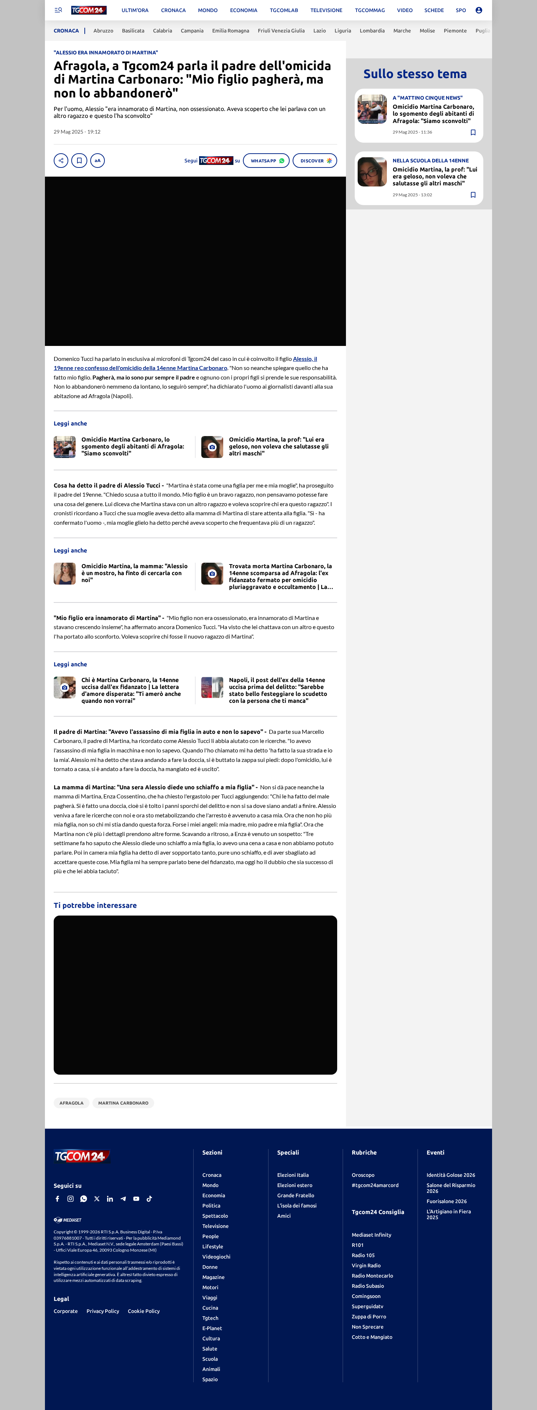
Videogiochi (216, 1257)
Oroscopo (363, 1175)
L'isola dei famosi (297, 1206)
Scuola (210, 1359)
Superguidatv (367, 1306)
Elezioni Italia (293, 1175)
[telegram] (123, 1198)
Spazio (210, 1379)
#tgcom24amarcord (375, 1185)
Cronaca (211, 1175)
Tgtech (210, 1318)
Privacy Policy (103, 1311)
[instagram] (70, 1198)
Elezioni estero (294, 1185)
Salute (209, 1349)
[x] (96, 1198)
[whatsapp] (83, 1198)
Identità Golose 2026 (451, 1175)
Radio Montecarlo (372, 1276)
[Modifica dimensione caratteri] (97, 160)
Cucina (210, 1308)
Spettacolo (215, 1216)
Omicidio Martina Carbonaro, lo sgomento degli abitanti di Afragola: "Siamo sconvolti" (433, 113)
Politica (211, 1206)
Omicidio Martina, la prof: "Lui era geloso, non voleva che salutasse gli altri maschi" (435, 176)
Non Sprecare (368, 1327)
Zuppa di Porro (369, 1317)
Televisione (215, 1226)
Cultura (211, 1338)
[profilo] (479, 10)
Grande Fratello (295, 1195)
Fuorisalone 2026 (447, 1201)
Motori (210, 1287)
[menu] (58, 10)
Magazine (213, 1277)
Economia (213, 1195)
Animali (211, 1369)
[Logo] (89, 10)
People (210, 1236)
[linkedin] (110, 1198)
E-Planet (212, 1328)
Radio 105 (363, 1255)
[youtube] (136, 1198)
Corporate (66, 1311)
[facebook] (57, 1198)
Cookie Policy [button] (144, 1311)
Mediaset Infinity (371, 1235)
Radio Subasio (368, 1286)
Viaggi (209, 1298)
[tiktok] (149, 1198)
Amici (284, 1216)
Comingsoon (366, 1296)
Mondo (210, 1185)
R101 (358, 1245)
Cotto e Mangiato (372, 1337)
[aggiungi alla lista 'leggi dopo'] (79, 160)
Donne (210, 1267)
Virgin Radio (366, 1265)
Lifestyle (212, 1246)
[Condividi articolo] (61, 160)
